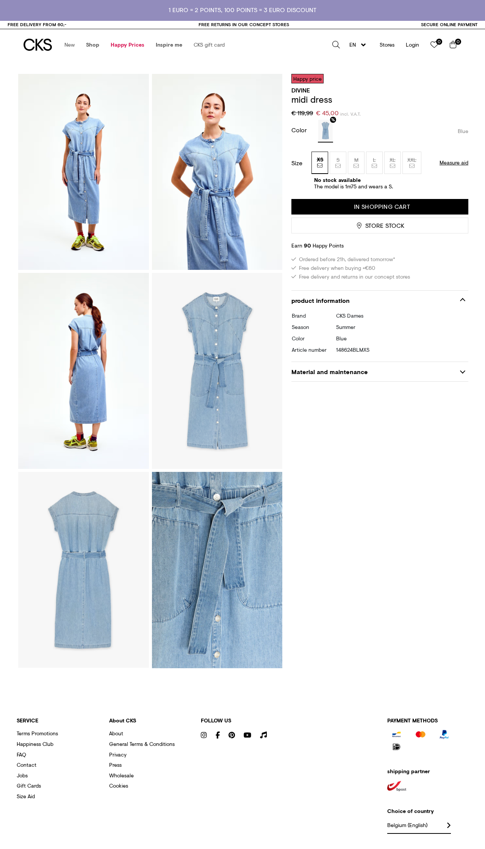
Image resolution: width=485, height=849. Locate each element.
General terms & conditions (142, 744)
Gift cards (29, 785)
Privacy (118, 754)
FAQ (21, 754)
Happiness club (35, 744)
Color (300, 129)
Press (115, 765)
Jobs (22, 775)
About (116, 733)
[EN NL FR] (360, 44)
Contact (26, 765)
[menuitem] (69, 44)
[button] (69, 45)
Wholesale (121, 775)
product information (320, 300)
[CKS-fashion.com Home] (37, 44)
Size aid (26, 796)
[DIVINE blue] (325, 131)
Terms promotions (37, 733)
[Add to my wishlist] (457, 78)
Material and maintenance (329, 371)
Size (296, 163)
